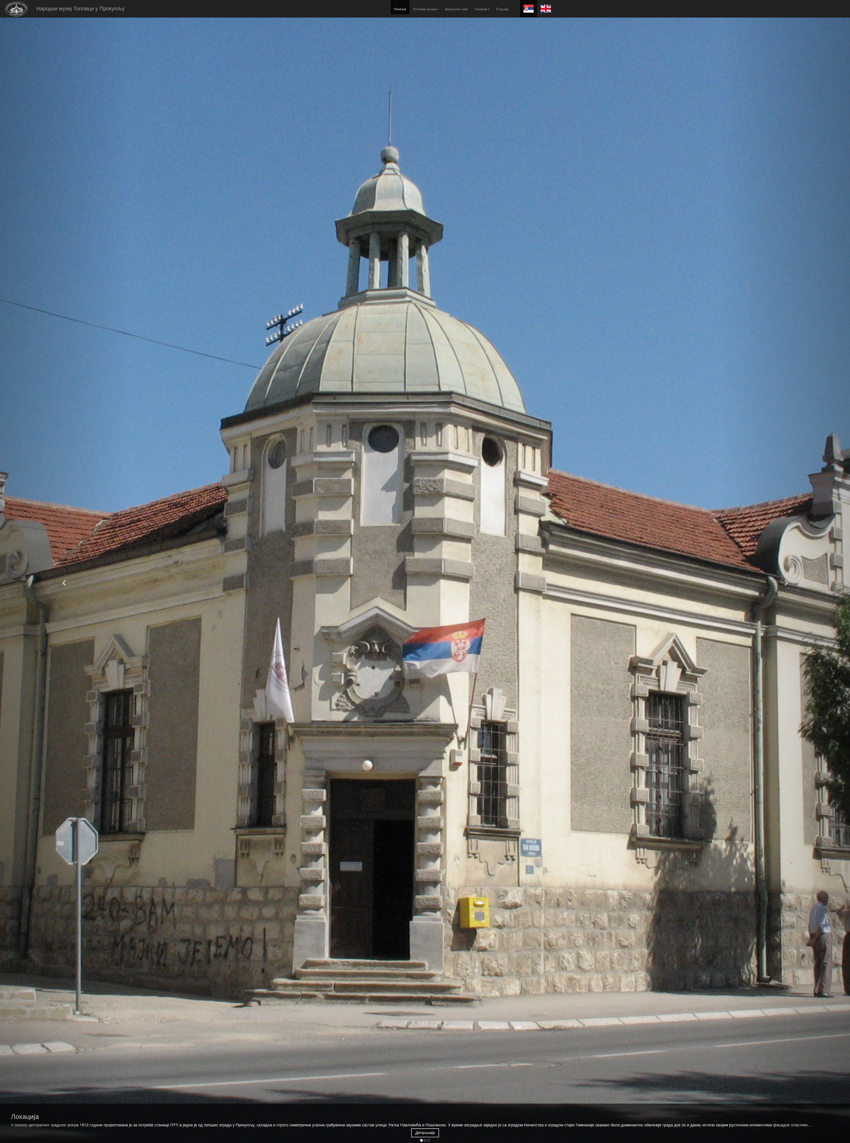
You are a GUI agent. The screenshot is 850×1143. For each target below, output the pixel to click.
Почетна (400, 9)
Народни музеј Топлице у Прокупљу (80, 7)
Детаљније (425, 1133)
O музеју (502, 9)
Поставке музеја (424, 9)
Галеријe (481, 9)
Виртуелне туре (456, 9)
